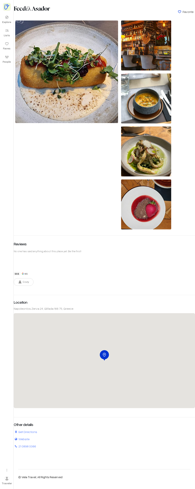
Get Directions (27, 432)
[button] (104, 355)
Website (24, 439)
